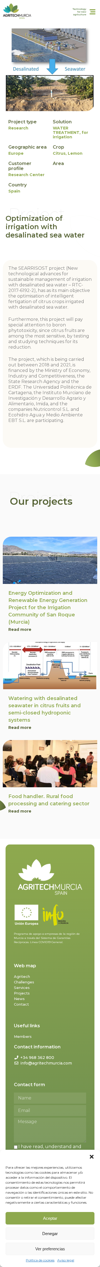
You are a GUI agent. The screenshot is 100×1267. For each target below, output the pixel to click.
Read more (19, 629)
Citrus (59, 153)
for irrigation (70, 134)
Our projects (41, 501)
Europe (16, 153)
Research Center (26, 174)
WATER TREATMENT (66, 130)
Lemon (75, 153)
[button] (91, 1156)
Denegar (50, 1233)
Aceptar (50, 1218)
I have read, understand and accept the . (47, 1149)
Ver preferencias (50, 1248)
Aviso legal (65, 1260)
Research (18, 128)
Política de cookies (40, 1260)
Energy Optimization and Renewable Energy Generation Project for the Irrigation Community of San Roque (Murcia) (48, 607)
